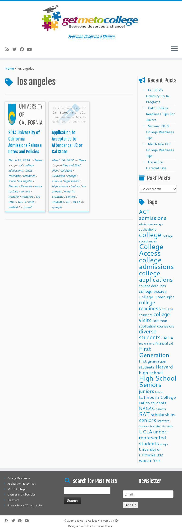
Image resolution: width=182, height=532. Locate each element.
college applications (156, 276)
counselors (165, 326)
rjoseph (27, 207)
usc (160, 454)
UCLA (22, 202)
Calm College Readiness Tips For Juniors (160, 114)
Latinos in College (157, 397)
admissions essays (151, 224)
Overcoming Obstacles (21, 494)
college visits (154, 317)
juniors (75, 186)
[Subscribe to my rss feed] (8, 49)
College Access (151, 249)
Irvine (12, 181)
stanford (163, 420)
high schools (60, 186)
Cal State (66, 170)
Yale (156, 460)
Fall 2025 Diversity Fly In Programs (157, 96)
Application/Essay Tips (21, 484)
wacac (145, 460)
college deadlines (152, 285)
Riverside (26, 186)
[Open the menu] (174, 49)
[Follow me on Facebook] (23, 49)
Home (9, 68)
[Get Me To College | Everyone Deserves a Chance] (91, 18)
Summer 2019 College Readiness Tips (160, 132)
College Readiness (18, 478)
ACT (144, 211)
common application (153, 323)
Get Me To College (85, 521)
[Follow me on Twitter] (16, 49)
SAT (144, 414)
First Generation (154, 352)
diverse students (149, 334)
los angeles (25, 181)
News (38, 160)
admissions (152, 218)
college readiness (150, 305)
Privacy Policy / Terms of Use (25, 505)
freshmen (29, 176)
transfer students (161, 426)
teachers (144, 426)
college (72, 176)
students (58, 202)
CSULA (57, 181)
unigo (164, 444)
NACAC (147, 408)
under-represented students (154, 437)
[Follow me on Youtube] (31, 49)
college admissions (156, 263)
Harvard (164, 366)
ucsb (31, 202)
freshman (14, 176)
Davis (29, 170)
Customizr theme (102, 526)
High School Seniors (158, 381)
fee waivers (146, 343)
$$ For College (16, 489)
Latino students (152, 402)
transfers (27, 197)
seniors (26, 191)
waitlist (13, 207)
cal (21, 165)
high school (72, 181)
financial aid (164, 343)
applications (147, 229)
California (58, 176)
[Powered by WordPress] (116, 519)
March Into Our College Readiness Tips (160, 150)
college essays (153, 291)
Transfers (13, 500)
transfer (14, 197)
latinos (159, 392)
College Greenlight (156, 297)
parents (161, 409)
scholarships (163, 415)
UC (68, 202)
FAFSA (167, 338)
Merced (13, 186)
